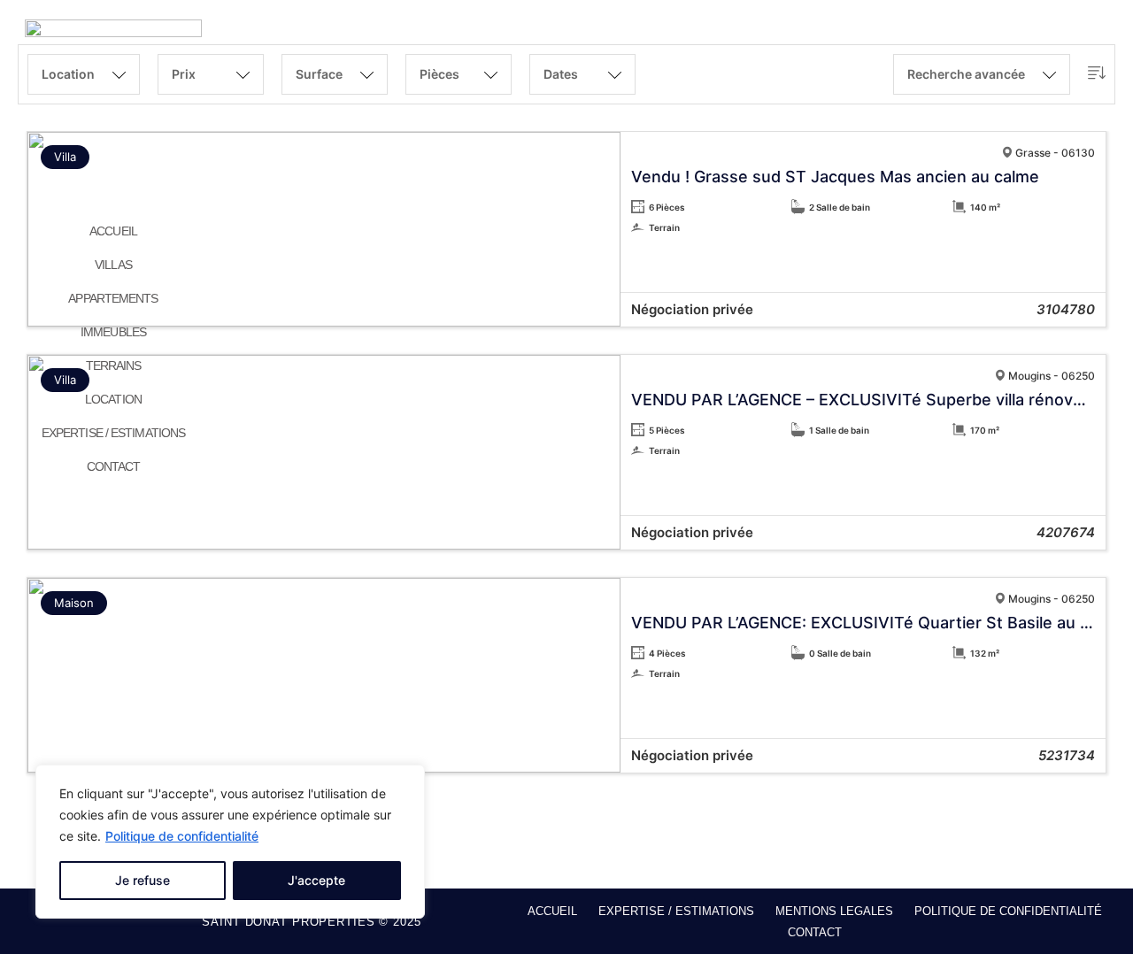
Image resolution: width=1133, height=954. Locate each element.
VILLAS (113, 265)
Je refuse (142, 880)
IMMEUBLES (113, 332)
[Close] (406, 779)
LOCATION (113, 399)
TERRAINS (114, 365)
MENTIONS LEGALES (834, 911)
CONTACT (114, 466)
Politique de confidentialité (181, 835)
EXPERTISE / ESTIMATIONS (113, 433)
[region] (230, 842)
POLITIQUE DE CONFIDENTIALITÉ (1008, 911)
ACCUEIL (113, 231)
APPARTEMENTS (113, 298)
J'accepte (316, 880)
